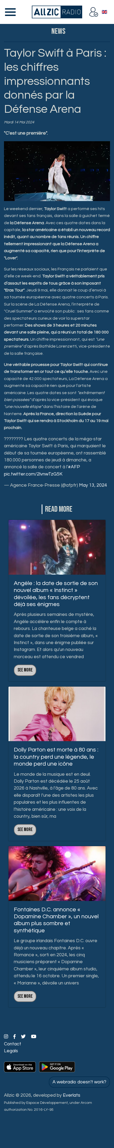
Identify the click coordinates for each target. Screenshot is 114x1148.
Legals (11, 1051)
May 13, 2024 (93, 485)
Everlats (71, 1095)
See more (25, 670)
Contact (12, 1044)
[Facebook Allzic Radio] (15, 1036)
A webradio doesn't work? (79, 1082)
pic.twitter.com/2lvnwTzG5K (33, 474)
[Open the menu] (9, 12)
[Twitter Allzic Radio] (24, 1036)
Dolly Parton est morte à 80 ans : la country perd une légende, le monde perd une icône (56, 757)
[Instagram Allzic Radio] (6, 1036)
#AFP (74, 467)
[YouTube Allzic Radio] (33, 1036)
